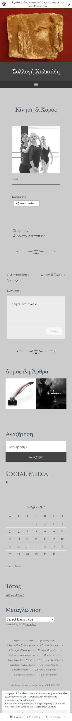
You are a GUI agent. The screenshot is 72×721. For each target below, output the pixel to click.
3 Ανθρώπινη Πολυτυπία (22, 664)
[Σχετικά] (21, 394)
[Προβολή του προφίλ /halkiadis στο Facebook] (7, 482)
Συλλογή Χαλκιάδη (36, 72)
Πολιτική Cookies (47, 706)
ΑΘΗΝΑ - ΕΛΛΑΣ (15, 595)
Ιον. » (18, 566)
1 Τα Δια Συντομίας (50, 645)
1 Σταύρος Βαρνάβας (47, 650)
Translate (30, 624)
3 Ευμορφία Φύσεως (24, 674)
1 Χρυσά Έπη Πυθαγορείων (21, 645)
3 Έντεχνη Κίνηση (49, 664)
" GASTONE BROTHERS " (31, 236)
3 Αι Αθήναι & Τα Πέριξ (20, 660)
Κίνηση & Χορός (53, 274)
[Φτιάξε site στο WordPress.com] (36, 4)
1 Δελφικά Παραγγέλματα (40, 640)
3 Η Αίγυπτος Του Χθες (48, 660)
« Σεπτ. (9, 566)
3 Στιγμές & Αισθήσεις (44, 669)
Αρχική (17, 640)
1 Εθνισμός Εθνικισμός (20, 650)
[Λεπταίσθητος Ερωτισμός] (51, 394)
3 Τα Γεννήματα (47, 674)
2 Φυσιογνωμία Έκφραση (22, 655)
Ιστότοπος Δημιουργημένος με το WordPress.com (35, 685)
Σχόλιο (54, 331)
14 (27, 539)
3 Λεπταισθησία (20, 669)
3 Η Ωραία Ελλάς (49, 655)
